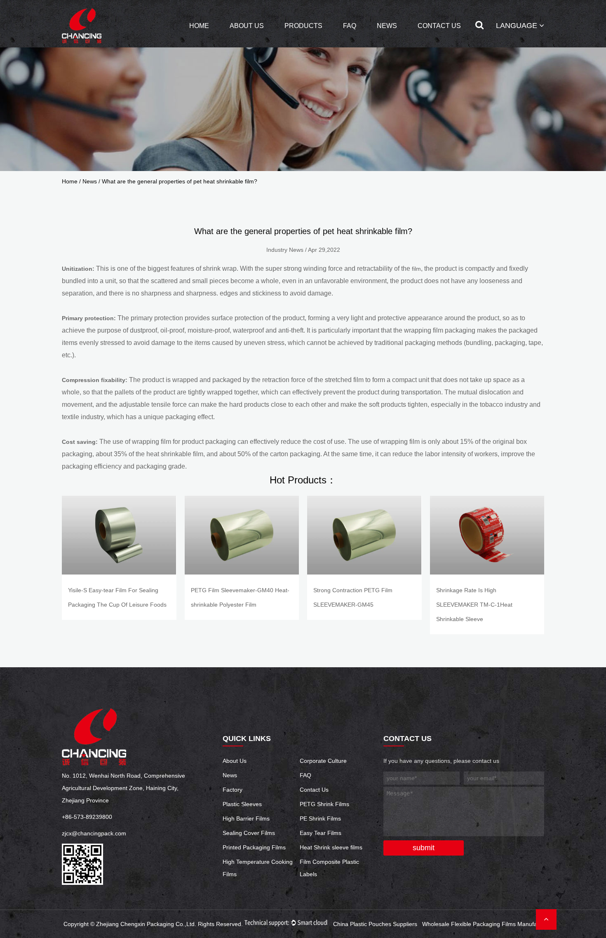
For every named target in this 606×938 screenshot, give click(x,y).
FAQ (349, 25)
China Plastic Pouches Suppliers (375, 924)
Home (199, 25)
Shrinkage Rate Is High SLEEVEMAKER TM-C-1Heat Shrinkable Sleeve (474, 604)
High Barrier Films (246, 818)
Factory (232, 789)
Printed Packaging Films (254, 847)
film (416, 268)
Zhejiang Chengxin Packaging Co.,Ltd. (146, 924)
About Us (247, 25)
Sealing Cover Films (249, 833)
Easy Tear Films (320, 833)
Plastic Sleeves (242, 804)
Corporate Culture (323, 760)
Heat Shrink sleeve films (331, 847)
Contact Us (439, 25)
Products (303, 25)
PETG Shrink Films (324, 804)
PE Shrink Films (320, 818)
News (387, 25)
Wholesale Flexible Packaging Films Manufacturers (488, 924)
